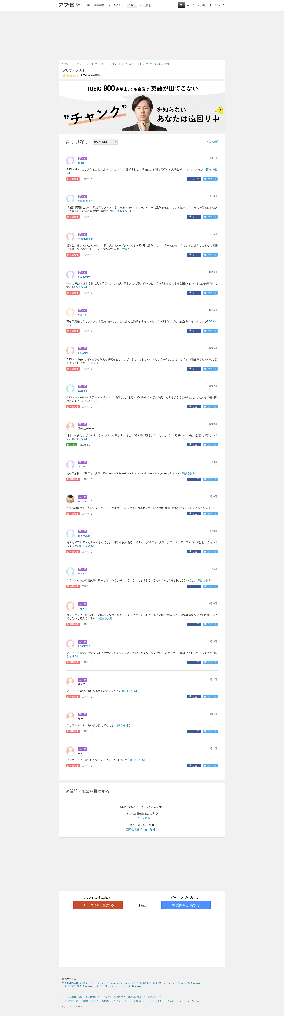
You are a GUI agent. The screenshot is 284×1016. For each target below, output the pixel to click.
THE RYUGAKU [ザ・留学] (75, 983)
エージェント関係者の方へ (114, 997)
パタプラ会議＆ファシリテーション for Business (117, 986)
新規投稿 (213, 141)
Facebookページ (199, 1001)
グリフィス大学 (73, 70)
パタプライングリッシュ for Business (182, 983)
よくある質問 (68, 1001)
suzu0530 (84, 276)
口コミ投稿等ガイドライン (88, 1001)
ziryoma (82, 608)
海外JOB (157, 983)
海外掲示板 (145, 983)
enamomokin (85, 238)
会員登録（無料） (198, 5)
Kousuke (83, 352)
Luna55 (82, 390)
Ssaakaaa (84, 646)
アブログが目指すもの (72, 997)
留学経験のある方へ (137, 997)
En (223, 5)
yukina (82, 314)
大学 (87, 5)
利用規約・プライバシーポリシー (117, 1001)
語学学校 (99, 5)
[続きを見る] (123, 211)
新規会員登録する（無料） (142, 829)
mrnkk (81, 162)
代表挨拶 (170, 1001)
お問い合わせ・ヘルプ (144, 1001)
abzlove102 (85, 501)
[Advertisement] (142, 35)
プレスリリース (182, 1001)
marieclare (84, 535)
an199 (82, 466)
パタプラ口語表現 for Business (77, 986)
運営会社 (160, 1001)
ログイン (216, 5)
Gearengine (85, 200)
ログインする (142, 818)
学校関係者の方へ (92, 997)
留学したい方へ (155, 997)
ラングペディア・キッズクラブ (123, 983)
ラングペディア (98, 983)
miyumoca (84, 573)
